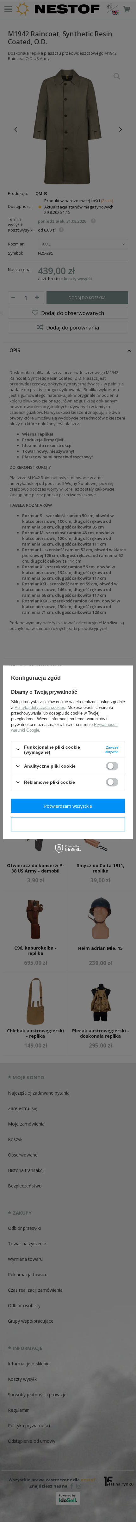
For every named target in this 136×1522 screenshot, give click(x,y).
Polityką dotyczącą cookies (40, 707)
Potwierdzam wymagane (68, 824)
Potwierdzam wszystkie (68, 806)
